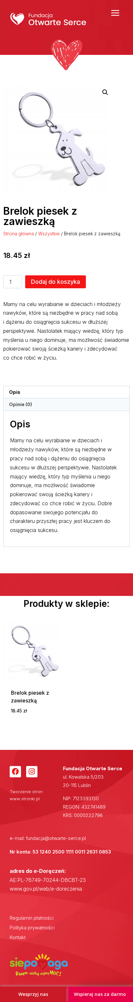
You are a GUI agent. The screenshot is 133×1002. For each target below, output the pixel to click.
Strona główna (18, 233)
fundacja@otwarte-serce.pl (56, 838)
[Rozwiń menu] (115, 12)
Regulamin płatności (32, 918)
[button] (105, 92)
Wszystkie (49, 233)
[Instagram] (31, 771)
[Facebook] (15, 771)
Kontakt (18, 937)
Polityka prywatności (32, 928)
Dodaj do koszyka (55, 281)
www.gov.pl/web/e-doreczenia (46, 888)
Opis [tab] (14, 392)
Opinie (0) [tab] (20, 404)
